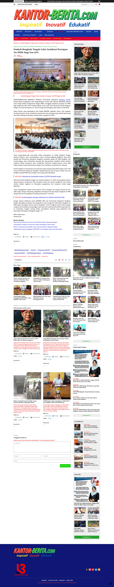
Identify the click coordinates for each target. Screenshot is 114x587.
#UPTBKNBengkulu (48, 253)
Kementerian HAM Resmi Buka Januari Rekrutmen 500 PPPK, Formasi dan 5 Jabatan (80, 140)
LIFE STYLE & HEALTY (29, 35)
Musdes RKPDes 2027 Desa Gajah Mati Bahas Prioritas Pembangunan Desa (41, 298)
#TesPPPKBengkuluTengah (34, 253)
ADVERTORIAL (57, 38)
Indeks (36, 4)
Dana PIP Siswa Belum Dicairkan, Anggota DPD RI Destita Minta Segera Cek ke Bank (86, 380)
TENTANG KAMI (52, 580)
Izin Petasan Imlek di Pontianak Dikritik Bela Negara (93, 100)
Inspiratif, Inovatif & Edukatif (25, 4)
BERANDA (16, 46)
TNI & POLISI (34, 38)
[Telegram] (96, 569)
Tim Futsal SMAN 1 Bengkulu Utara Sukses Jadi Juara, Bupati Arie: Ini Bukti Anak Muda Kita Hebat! (91, 464)
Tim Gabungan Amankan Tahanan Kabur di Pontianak (79, 100)
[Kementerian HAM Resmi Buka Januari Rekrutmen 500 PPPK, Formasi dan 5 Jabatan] (80, 133)
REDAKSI (44, 580)
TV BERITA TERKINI (45, 38)
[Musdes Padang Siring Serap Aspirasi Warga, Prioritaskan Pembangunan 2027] (94, 221)
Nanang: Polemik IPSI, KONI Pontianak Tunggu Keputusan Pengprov (90, 441)
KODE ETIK (69, 580)
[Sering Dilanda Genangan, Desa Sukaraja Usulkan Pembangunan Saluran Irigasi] (42, 272)
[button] (96, 4)
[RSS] (99, 569)
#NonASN (33, 250)
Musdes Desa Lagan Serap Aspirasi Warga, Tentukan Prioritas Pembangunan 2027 (78, 228)
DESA (40, 35)
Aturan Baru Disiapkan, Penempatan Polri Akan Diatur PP (79, 334)
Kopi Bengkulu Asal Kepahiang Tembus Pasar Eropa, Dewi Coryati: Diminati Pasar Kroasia (86, 404)
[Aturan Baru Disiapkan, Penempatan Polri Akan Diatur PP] (79, 327)
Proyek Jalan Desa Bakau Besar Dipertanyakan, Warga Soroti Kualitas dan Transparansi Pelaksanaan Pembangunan (80, 113)
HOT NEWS (28, 31)
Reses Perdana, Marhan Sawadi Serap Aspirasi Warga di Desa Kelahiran (85, 398)
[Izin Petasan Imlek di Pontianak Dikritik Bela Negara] (93, 93)
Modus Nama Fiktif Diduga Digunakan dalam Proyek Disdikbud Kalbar (79, 86)
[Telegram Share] (66, 260)
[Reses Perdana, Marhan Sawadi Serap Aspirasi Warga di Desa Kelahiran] (93, 524)
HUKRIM (17, 35)
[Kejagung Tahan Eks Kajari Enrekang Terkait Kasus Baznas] (79, 313)
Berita (16, 38)
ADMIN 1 (19, 55)
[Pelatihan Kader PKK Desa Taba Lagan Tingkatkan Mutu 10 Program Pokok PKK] (62, 290)
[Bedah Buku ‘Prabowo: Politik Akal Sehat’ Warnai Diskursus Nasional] (86, 262)
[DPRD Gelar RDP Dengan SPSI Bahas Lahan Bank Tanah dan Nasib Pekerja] (93, 510)
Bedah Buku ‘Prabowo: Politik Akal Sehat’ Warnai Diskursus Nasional (86, 278)
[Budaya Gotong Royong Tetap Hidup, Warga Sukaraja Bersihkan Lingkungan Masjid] (62, 272)
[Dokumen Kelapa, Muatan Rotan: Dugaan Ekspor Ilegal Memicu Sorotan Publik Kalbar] (93, 107)
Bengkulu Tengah (64, 99)
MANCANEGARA (49, 35)
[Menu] (15, 4)
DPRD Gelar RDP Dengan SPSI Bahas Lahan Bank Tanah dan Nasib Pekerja (86, 386)
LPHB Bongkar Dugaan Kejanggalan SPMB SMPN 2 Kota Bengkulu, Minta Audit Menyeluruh (38, 229)
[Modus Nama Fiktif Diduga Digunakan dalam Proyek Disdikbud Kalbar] (80, 80)
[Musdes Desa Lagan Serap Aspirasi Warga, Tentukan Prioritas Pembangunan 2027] (79, 221)
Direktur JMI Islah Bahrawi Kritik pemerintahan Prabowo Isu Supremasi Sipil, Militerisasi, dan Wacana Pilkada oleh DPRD (79, 306)
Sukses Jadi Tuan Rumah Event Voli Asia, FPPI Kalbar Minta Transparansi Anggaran (35, 222)
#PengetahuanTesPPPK (44, 250)
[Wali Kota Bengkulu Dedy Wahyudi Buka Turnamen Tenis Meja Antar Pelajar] (78, 457)
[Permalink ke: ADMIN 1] (15, 56)
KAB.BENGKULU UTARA (40, 46)
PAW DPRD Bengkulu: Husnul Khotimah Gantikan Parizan (86, 392)
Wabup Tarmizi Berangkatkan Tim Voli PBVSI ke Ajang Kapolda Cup (90, 449)
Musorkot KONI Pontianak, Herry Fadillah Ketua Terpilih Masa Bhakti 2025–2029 (91, 434)
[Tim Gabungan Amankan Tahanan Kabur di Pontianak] (80, 93)
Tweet (43, 236)
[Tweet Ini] (59, 260)
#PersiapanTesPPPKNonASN (59, 250)
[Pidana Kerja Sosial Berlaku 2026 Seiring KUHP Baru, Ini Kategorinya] (94, 299)
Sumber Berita (45, 256)
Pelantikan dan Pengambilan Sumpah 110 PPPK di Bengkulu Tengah (41, 176)
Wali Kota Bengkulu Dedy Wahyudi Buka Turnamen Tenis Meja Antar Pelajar (90, 456)
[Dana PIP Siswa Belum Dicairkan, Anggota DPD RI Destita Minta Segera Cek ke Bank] (86, 363)
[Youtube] (93, 569)
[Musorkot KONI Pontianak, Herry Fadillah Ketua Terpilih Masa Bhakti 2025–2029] (78, 435)
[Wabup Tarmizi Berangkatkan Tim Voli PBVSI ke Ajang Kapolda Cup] (78, 450)
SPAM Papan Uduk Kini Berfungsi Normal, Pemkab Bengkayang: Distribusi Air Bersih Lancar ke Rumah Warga (79, 126)
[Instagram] (89, 569)
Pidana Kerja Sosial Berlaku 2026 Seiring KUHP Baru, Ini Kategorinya (93, 306)
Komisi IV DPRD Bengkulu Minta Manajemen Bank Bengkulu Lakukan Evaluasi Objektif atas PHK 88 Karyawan (86, 410)
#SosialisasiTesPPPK (19, 253)
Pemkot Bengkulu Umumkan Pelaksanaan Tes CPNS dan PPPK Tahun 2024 (43, 197)
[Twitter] (86, 569)
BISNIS (96, 31)
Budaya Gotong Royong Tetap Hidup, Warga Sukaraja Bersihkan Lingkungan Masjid (76, 1)
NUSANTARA (38, 31)
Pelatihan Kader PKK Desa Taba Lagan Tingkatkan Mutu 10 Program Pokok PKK (61, 298)
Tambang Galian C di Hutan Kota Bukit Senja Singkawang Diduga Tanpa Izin (93, 86)
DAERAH (25, 46)
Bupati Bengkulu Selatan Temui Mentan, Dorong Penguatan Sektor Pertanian (94, 320)
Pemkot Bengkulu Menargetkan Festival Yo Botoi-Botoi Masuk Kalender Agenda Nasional (79, 292)
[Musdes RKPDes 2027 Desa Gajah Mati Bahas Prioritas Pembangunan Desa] (42, 290)
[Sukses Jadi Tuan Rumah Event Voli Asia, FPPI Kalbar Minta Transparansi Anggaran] (22, 272)
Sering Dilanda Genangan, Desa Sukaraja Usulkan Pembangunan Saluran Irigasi (34, 224)
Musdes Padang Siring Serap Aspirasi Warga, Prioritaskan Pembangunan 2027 (93, 228)
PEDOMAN (62, 580)
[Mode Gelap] (99, 4)
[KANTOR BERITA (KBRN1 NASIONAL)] (56, 18)
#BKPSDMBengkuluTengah (21, 250)
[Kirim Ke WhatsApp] (69, 260)
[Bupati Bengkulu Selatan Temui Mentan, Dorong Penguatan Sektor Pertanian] (94, 313)
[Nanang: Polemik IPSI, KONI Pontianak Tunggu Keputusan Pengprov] (78, 442)
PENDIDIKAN (67, 38)
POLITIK (88, 31)
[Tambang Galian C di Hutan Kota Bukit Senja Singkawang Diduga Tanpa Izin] (93, 80)
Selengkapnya (86, 147)
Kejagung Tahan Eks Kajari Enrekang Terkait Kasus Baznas (79, 320)
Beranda (16, 43)
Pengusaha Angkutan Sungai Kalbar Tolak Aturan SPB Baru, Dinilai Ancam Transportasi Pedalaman (93, 126)
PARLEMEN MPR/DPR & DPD (74, 31)
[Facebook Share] (56, 260)
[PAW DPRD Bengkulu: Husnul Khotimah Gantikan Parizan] (80, 524)
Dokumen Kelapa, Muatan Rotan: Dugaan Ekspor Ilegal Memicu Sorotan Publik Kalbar (93, 113)
